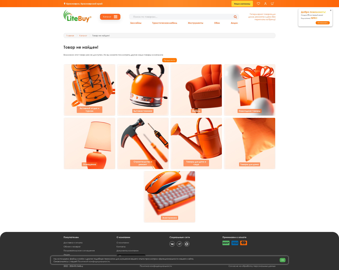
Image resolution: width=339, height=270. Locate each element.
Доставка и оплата (73, 242)
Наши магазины (242, 4)
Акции (234, 23)
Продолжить (169, 60)
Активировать (323, 23)
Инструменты (195, 23)
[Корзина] (272, 4)
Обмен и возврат (72, 246)
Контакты (121, 246)
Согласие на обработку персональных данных (252, 266)
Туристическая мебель (164, 23)
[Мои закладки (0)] (258, 4)
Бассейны (135, 23)
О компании (123, 242)
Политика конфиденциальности (156, 266)
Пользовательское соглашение (79, 250)
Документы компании (128, 250)
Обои (217, 23)
